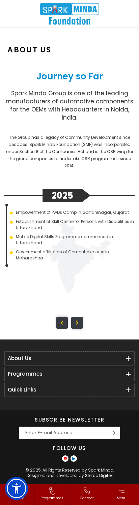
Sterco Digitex (99, 475)
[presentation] (62, 323)
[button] (16, 488)
